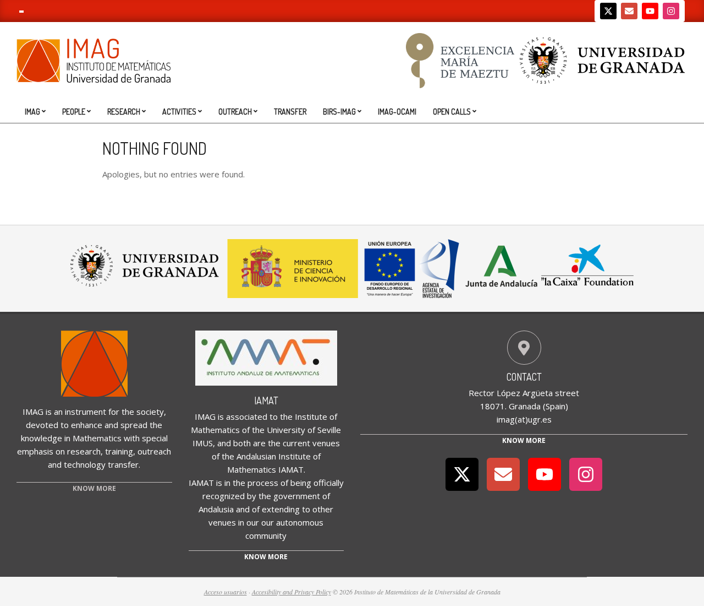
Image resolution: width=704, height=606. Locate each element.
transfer (123, 464)
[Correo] (629, 11)
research (84, 451)
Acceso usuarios (225, 591)
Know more (266, 556)
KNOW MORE (94, 488)
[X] (608, 11)
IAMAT (266, 400)
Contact (524, 377)
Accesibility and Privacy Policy (291, 591)
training (119, 451)
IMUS (203, 442)
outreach (154, 451)
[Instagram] (671, 11)
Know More (524, 440)
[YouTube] (650, 11)
